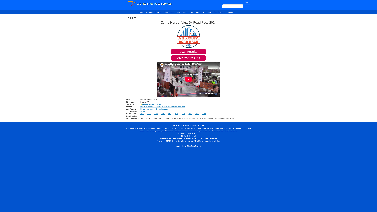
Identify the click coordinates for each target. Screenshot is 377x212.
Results (188, 52)
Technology (195, 12)
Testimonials (207, 12)
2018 (183, 114)
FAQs (179, 12)
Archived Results (188, 58)
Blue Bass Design (194, 146)
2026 (142, 114)
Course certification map (151, 104)
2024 (156, 114)
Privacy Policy (214, 141)
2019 (176, 114)
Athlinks (143, 111)
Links (185, 12)
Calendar (149, 12)
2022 (169, 114)
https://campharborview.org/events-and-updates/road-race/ (162, 107)
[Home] (149, 3)
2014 (204, 114)
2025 (149, 114)
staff (178, 146)
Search (246, 6)
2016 (197, 114)
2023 (163, 114)
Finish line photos (146, 109)
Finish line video (162, 109)
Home (142, 12)
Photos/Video (169, 12)
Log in (247, 2)
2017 (190, 114)
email (193, 136)
